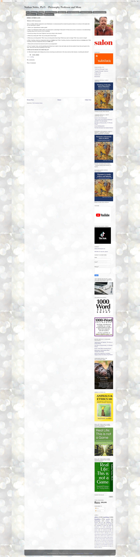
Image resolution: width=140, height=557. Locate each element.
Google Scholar (97, 72)
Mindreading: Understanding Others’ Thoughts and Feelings (102, 351)
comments (102, 528)
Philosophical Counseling (99, 12)
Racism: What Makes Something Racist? (102, 348)
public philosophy (107, 526)
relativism (105, 529)
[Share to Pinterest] (38, 55)
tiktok (95, 547)
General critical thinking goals (100, 117)
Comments (98, 510)
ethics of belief (105, 543)
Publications (34, 12)
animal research (104, 534)
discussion (98, 541)
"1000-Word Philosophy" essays (101, 69)
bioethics (97, 519)
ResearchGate (97, 76)
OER (110, 529)
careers (104, 525)
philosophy (97, 521)
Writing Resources (31, 14)
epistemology (110, 541)
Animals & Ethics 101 (86, 12)
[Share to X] (35, 55)
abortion (96, 522)
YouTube (40, 14)
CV (28, 12)
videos (95, 524)
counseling (98, 525)
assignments (96, 526)
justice (101, 531)
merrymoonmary (80, 553)
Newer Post (30, 100)
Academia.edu (97, 74)
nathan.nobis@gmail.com (99, 248)
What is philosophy (105, 532)
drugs (106, 541)
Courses (41, 12)
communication (109, 528)
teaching (32, 56)
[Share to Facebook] (37, 55)
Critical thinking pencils (99, 126)
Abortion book (62, 12)
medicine (111, 524)
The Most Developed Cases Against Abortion (103, 127)
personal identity (104, 544)
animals (108, 519)
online (106, 531)
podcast (110, 544)
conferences (104, 540)
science (107, 521)
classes (110, 525)
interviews (96, 531)
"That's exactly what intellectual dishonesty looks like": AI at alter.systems (103, 120)
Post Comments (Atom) (37, 103)
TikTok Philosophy (48, 14)
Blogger (90, 553)
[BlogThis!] (34, 55)
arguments (110, 534)
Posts (97, 508)
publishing (108, 522)
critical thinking (110, 540)
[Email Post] (30, 54)
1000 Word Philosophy (51, 12)
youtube (99, 547)
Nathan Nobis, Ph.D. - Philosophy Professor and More (52, 7)
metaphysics (98, 544)
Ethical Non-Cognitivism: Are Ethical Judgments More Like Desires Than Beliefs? (103, 354)
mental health (97, 529)
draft (102, 541)
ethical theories (98, 543)
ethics (96, 517)
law (102, 522)
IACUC (110, 531)
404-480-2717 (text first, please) (101, 251)
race (106, 524)
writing (101, 524)
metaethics (111, 543)
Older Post (88, 100)
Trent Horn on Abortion (73, 12)
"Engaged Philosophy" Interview (101, 71)
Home (59, 100)
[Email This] (33, 55)
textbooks (96, 528)
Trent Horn (96, 532)
